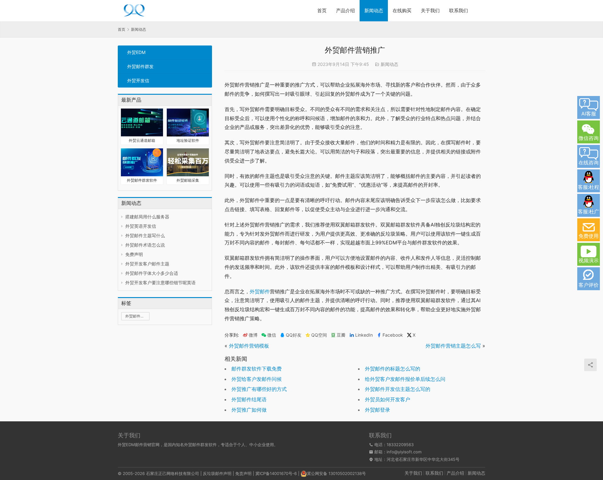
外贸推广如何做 (249, 410)
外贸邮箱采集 (188, 180)
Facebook (393, 335)
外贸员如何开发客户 (387, 399)
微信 (268, 335)
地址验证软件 (188, 140)
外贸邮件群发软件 (142, 180)
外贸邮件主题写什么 (145, 235)
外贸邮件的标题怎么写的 (392, 368)
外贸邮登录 (377, 410)
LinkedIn (364, 335)
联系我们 (458, 10)
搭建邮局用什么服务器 (147, 216)
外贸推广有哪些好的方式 (259, 389)
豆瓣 (341, 335)
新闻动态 (373, 10)
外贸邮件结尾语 (249, 399)
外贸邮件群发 (140, 66)
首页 (322, 10)
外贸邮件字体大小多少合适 (151, 273)
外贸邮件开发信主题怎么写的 (397, 389)
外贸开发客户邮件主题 (147, 263)
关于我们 (430, 10)
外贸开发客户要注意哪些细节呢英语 (160, 282)
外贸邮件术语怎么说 (145, 245)
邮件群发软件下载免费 (256, 368)
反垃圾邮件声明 (217, 473)
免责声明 (243, 473)
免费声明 (134, 254)
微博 (253, 335)
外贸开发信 (138, 80)
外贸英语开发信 (140, 226)
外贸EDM (136, 52)
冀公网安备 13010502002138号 (336, 473)
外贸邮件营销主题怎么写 (453, 346)
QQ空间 (319, 335)
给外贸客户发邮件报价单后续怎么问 (405, 379)
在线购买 (402, 10)
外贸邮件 (260, 291)
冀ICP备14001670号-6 (276, 473)
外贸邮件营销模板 (249, 346)
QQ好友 (294, 335)
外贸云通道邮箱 (142, 140)
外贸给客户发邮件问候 (256, 379)
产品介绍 (345, 10)
